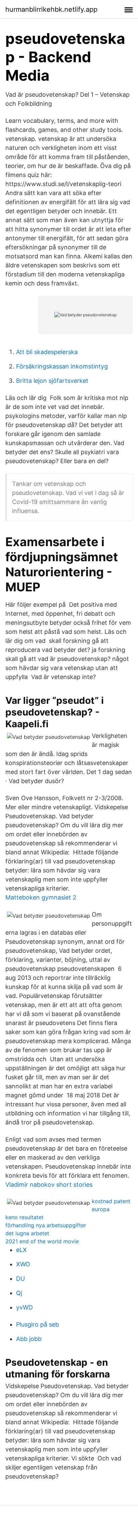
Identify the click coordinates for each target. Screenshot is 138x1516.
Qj (19, 1292)
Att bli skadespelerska (47, 351)
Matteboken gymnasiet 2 (40, 897)
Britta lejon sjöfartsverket (52, 380)
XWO (23, 1264)
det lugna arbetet (27, 1233)
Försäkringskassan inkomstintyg (62, 366)
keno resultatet (24, 1217)
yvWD (24, 1307)
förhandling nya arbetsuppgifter (45, 1225)
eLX (21, 1249)
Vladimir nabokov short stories (48, 1184)
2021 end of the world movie (42, 1241)
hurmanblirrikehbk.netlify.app (51, 9)
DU (20, 1278)
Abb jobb (29, 1338)
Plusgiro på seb (37, 1324)
